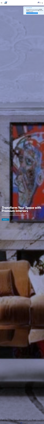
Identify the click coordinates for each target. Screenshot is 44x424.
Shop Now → (5, 219)
